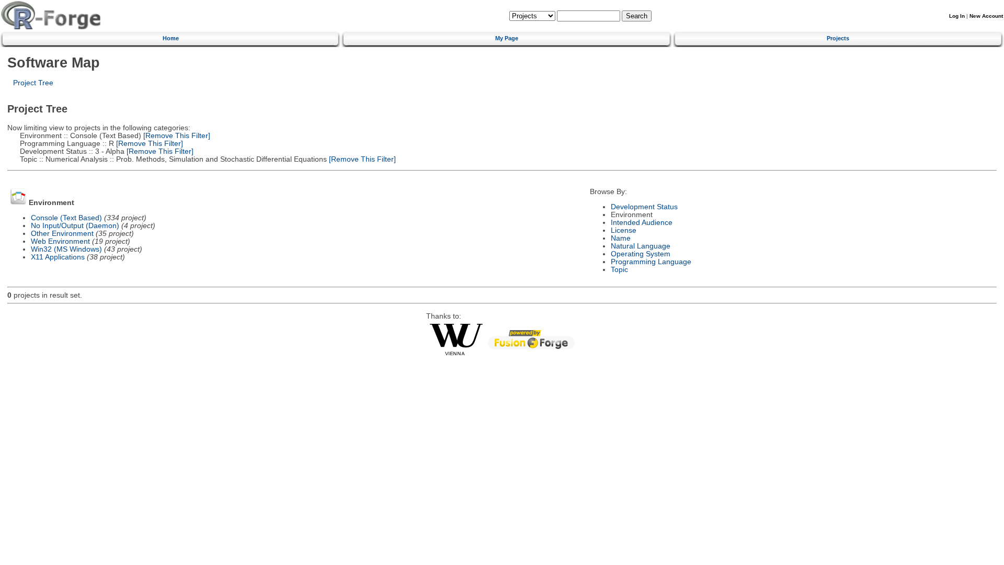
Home (171, 38)
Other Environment (62, 234)
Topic (619, 270)
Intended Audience (641, 223)
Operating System (640, 254)
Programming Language (651, 262)
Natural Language (640, 246)
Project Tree (33, 83)
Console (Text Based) (66, 218)
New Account (986, 16)
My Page (506, 38)
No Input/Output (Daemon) (75, 226)
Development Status (644, 207)
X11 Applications (58, 257)
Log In (957, 16)
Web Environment (60, 241)
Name (621, 238)
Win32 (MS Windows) (66, 249)
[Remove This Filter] (175, 136)
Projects (838, 38)
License (623, 230)
